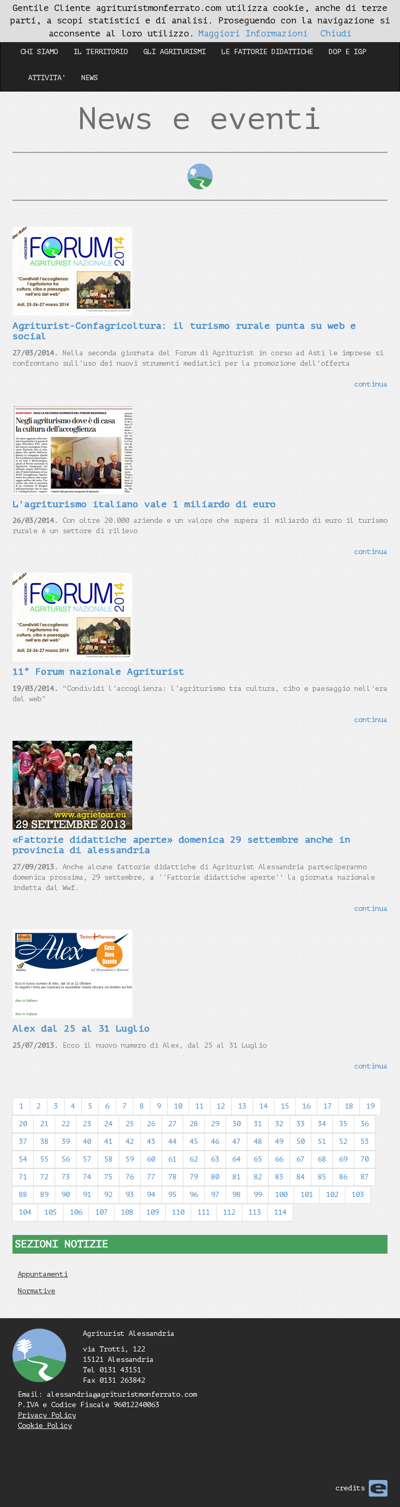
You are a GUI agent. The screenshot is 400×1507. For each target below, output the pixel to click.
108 (127, 1212)
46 (215, 1141)
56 (65, 1159)
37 (23, 1141)
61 (172, 1159)
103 (358, 1195)
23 (87, 1124)
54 (23, 1159)
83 (279, 1177)
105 (50, 1212)
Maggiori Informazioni (253, 33)
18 (349, 1106)
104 (25, 1212)
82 (258, 1177)
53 (364, 1141)
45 (194, 1141)
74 (87, 1177)
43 (151, 1141)
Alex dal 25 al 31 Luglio (81, 1028)
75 (108, 1177)
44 (172, 1141)
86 (343, 1177)
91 (87, 1195)
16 (306, 1106)
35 (343, 1124)
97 (215, 1195)
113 (254, 1212)
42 (130, 1141)
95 (172, 1195)
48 (258, 1141)
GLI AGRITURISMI (174, 52)
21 (44, 1124)
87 (364, 1177)
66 (279, 1159)
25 (130, 1124)
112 (229, 1212)
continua (371, 384)
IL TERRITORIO (100, 52)
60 (151, 1159)
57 (87, 1159)
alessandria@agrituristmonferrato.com (122, 1394)
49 (279, 1141)
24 (108, 1124)
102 (332, 1195)
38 (44, 1141)
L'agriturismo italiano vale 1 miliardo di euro (144, 504)
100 (281, 1195)
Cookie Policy (45, 1425)
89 (44, 1195)
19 (370, 1106)
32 (279, 1124)
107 (101, 1212)
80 (215, 1177)
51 (322, 1141)
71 (23, 1177)
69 (343, 1159)
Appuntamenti (43, 1274)
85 (322, 1177)
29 (215, 1124)
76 (130, 1177)
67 (300, 1159)
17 (327, 1106)
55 (44, 1159)
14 (263, 1106)
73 (65, 1177)
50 (300, 1141)
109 (152, 1212)
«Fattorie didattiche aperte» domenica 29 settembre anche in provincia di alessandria (181, 844)
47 (236, 1141)
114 (280, 1212)
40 (87, 1141)
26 (151, 1124)
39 (65, 1141)
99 (258, 1195)
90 (65, 1195)
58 (108, 1159)
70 (364, 1159)
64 (236, 1159)
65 (258, 1159)
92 (108, 1195)
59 (130, 1159)
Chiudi (336, 33)
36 (364, 1124)
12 (221, 1106)
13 (242, 1106)
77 (151, 1177)
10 (178, 1106)
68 (322, 1159)
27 (172, 1124)
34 (322, 1124)
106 (76, 1212)
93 (130, 1195)
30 (236, 1124)
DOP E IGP (347, 52)
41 (108, 1141)
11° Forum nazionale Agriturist (98, 671)
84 (300, 1177)
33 (300, 1124)
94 (151, 1195)
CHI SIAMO (39, 52)
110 (178, 1212)
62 (194, 1159)
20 (23, 1124)
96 (194, 1195)
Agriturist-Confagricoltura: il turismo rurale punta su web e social (184, 330)
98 (236, 1195)
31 (258, 1124)
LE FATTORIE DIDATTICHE (267, 52)
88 (23, 1195)
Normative (36, 1291)
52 (343, 1141)
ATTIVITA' (47, 78)
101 (307, 1195)
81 (236, 1177)
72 (44, 1177)
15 (285, 1106)
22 (65, 1124)
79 (194, 1177)
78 (172, 1177)
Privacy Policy (47, 1415)
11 (199, 1106)
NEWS (89, 78)
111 (203, 1212)
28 (194, 1124)
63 (215, 1159)
